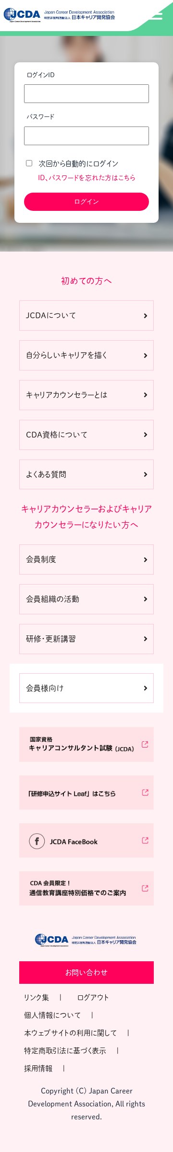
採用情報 (38, 1068)
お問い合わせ (86, 972)
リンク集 (36, 997)
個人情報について (52, 1015)
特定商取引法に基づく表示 (65, 1050)
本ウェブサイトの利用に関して (70, 1033)
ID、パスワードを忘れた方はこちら (87, 177)
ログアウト (93, 997)
